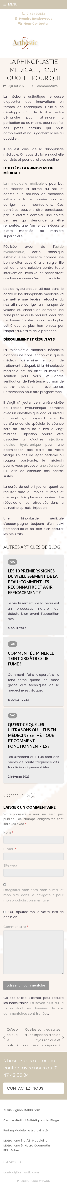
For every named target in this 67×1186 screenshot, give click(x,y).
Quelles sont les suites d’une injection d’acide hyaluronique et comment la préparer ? (41, 1037)
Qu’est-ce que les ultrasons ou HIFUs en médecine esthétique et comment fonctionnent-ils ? (32, 735)
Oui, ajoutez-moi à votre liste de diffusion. (33, 914)
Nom (8, 832)
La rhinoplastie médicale (23, 183)
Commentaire (15, 926)
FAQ (12, 562)
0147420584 (12, 1162)
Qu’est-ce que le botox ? (11, 1037)
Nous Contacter (36, 24)
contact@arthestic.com (21, 1172)
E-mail (9, 849)
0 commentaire (46, 86)
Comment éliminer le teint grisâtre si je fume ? (31, 658)
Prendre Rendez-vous (35, 19)
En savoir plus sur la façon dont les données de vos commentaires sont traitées (33, 1008)
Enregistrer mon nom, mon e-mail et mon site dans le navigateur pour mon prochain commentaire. (33, 895)
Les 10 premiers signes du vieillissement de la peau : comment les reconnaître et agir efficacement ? (33, 582)
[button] (10, 4)
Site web (10, 865)
